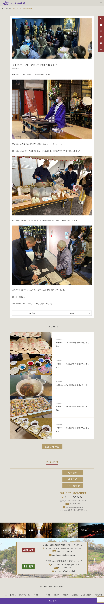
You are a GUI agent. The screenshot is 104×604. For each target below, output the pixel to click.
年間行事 (66, 595)
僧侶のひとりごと (25, 595)
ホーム (4, 595)
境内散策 (75, 595)
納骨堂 (36, 595)
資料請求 (72, 473)
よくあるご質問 (86, 595)
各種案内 (56, 595)
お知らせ (13, 595)
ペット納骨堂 (46, 595)
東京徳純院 (98, 595)
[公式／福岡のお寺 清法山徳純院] (14, 3)
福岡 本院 (28, 550)
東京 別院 (28, 566)
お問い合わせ (73, 485)
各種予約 (72, 479)
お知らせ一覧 (52, 446)
